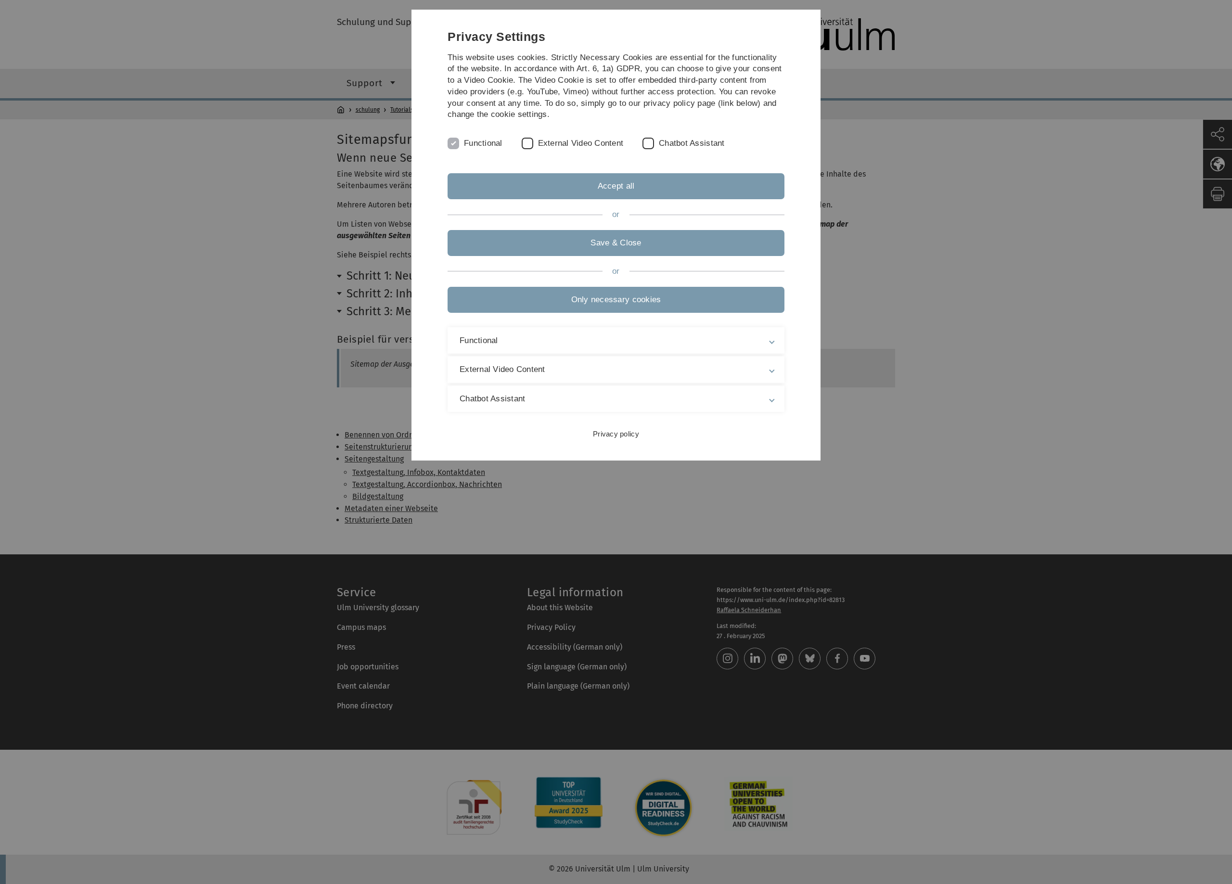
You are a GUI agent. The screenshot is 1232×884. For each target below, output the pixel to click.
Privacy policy (616, 434)
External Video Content (581, 143)
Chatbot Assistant (691, 143)
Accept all (616, 186)
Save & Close (615, 242)
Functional (483, 143)
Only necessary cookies (616, 299)
